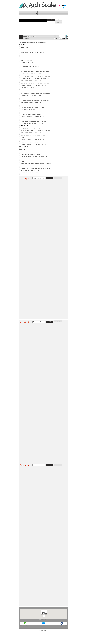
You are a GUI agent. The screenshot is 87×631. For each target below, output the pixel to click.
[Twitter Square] (61, 5)
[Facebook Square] (63, 5)
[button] (62, 36)
